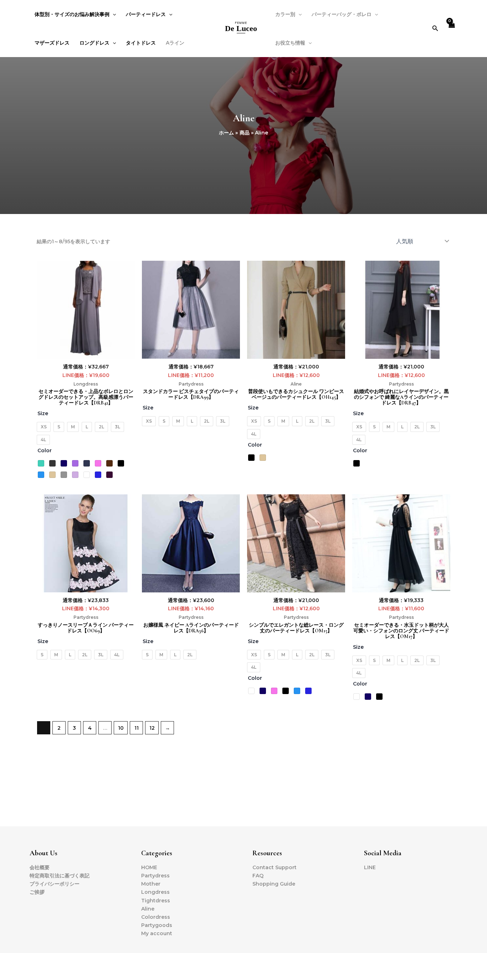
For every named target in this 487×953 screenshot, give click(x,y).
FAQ (257, 875)
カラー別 (285, 14)
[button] (435, 28)
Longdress (85, 384)
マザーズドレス (52, 43)
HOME (149, 867)
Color (44, 450)
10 (121, 728)
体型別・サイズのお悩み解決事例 (72, 14)
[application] (112, 14)
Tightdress (155, 900)
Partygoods (156, 925)
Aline (296, 384)
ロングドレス (94, 43)
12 (152, 728)
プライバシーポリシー (55, 884)
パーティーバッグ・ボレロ (341, 14)
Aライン (175, 43)
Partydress (191, 384)
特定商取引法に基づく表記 (59, 875)
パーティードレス (146, 14)
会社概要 (40, 867)
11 (136, 728)
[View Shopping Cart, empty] (451, 29)
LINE (370, 867)
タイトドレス (141, 43)
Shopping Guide (273, 884)
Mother (150, 884)
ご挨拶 (37, 892)
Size (42, 413)
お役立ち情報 (290, 43)
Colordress (155, 917)
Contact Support (274, 867)
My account (156, 933)
